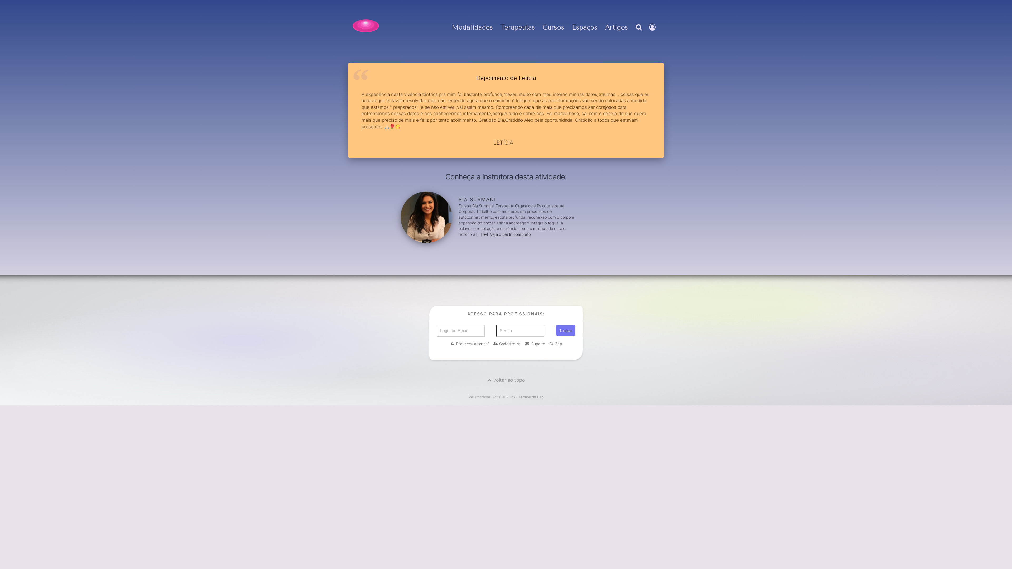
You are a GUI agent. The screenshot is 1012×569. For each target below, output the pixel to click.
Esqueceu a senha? (472, 343)
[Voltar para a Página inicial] (366, 25)
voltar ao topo (509, 380)
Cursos (553, 27)
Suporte (538, 343)
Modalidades (472, 27)
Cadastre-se (510, 343)
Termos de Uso (531, 397)
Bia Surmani (477, 199)
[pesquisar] (638, 32)
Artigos (616, 27)
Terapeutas (518, 27)
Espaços (584, 27)
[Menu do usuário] (653, 32)
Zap (558, 343)
